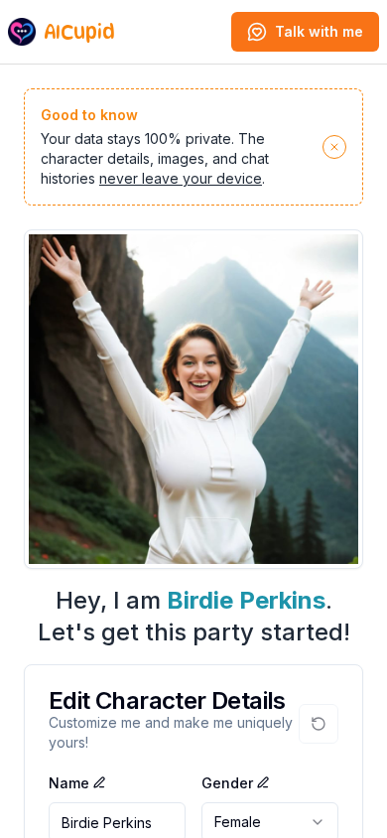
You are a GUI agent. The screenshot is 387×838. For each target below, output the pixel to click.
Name (69, 783)
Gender (227, 783)
